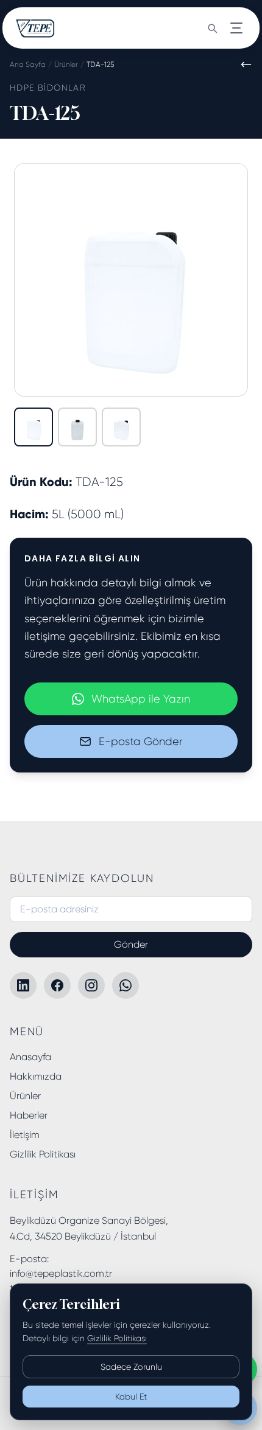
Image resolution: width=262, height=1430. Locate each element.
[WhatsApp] (125, 985)
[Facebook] (57, 985)
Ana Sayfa (28, 64)
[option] (33, 427)
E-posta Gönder (141, 741)
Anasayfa (30, 1057)
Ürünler (66, 64)
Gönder (131, 944)
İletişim (25, 1134)
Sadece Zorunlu (131, 1367)
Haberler (29, 1115)
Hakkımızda (36, 1076)
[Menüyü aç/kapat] (236, 28)
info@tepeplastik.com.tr (61, 1273)
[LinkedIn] (23, 985)
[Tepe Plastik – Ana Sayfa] (35, 28)
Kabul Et (131, 1396)
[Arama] (212, 28)
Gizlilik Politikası (43, 1154)
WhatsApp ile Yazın (140, 699)
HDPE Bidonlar (48, 87)
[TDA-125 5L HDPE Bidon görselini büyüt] (131, 280)
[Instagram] (91, 985)
